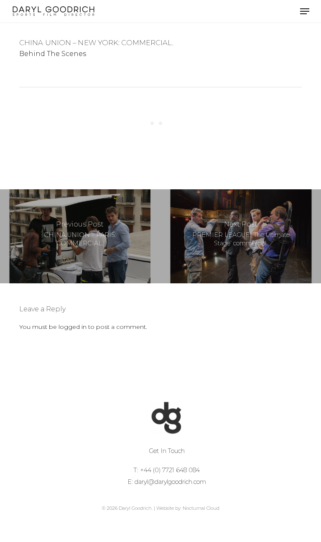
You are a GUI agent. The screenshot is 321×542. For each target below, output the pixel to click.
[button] (304, 11)
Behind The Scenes (52, 54)
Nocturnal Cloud (201, 508)
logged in (73, 327)
